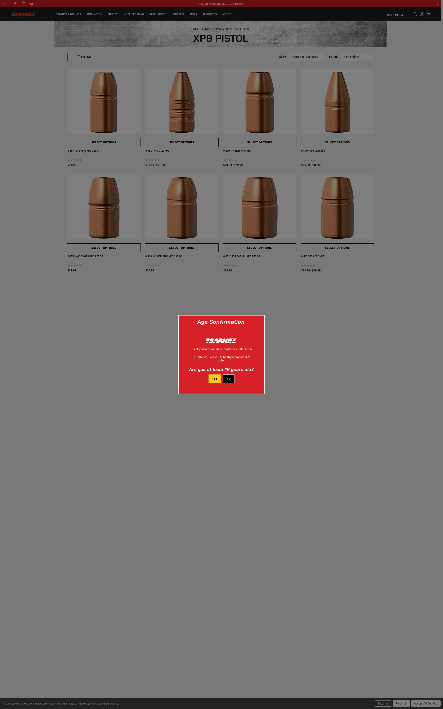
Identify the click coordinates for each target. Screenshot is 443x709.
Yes (215, 379)
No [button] (229, 379)
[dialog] (221, 354)
